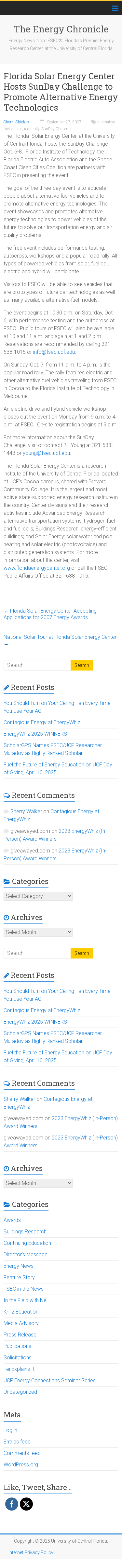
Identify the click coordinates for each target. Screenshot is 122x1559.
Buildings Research (25, 1231)
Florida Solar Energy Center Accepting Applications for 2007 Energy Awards (50, 614)
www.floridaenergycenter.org (37, 568)
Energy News (19, 1266)
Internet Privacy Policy (30, 1552)
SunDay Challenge (56, 129)
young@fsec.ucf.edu (46, 453)
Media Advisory (21, 1323)
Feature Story (19, 1277)
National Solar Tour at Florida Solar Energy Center (60, 640)
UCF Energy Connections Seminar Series (50, 1380)
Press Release (20, 1335)
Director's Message (25, 1254)
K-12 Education (21, 1312)
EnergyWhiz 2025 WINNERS (35, 734)
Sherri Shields (16, 121)
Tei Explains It (19, 1369)
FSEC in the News (24, 1289)
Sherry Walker (26, 811)
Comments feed (22, 1453)
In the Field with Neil (26, 1300)
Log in (10, 1430)
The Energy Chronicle (61, 29)
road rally (31, 129)
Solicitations (18, 1357)
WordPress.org (21, 1464)
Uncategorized (20, 1392)
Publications (17, 1346)
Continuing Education (27, 1243)
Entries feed (17, 1442)
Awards (12, 1220)
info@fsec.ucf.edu (53, 352)
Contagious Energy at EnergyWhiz (42, 722)
